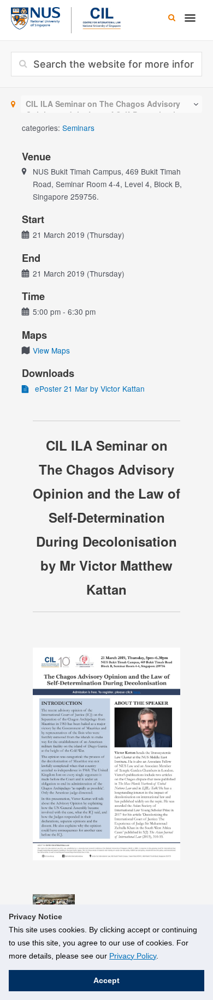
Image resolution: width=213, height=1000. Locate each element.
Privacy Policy (132, 955)
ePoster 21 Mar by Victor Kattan (86, 388)
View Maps (51, 350)
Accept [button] (106, 980)
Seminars (78, 127)
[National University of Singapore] (35, 16)
